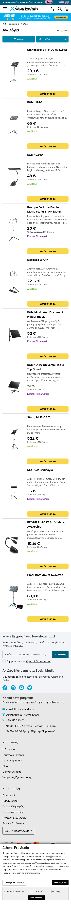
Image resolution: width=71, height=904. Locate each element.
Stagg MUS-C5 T (38, 417)
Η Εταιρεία (8, 749)
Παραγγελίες (9, 801)
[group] (35, 17)
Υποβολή (60, 654)
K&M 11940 (34, 102)
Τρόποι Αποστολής (13, 812)
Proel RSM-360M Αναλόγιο (45, 575)
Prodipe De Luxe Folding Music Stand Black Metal (44, 209)
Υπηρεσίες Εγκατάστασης (17, 777)
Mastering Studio (12, 760)
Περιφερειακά (13, 24)
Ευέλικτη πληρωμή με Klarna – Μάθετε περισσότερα (23, 2)
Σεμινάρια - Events (13, 755)
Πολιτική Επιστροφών (14, 817)
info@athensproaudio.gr (20, 709)
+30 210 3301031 (15, 720)
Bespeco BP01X (38, 260)
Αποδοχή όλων (60, 882)
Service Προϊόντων (13, 823)
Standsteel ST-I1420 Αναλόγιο (47, 50)
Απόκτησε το (48, 94)
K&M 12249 (35, 155)
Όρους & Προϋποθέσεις (38, 661)
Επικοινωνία (9, 795)
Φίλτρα (20, 39)
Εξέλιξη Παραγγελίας (16, 831)
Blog (5, 766)
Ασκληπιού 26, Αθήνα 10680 (22, 714)
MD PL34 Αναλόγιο (40, 470)
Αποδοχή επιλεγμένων (14, 882)
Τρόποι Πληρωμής (13, 806)
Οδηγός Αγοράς (11, 771)
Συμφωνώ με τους (29, 661)
